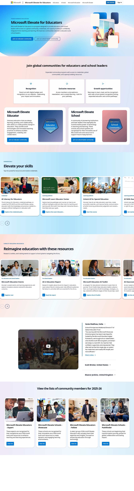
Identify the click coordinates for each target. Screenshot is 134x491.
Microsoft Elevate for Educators (38, 2)
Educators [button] (56, 2)
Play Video (48, 354)
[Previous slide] (2, 223)
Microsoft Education (74, 2)
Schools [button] (63, 2)
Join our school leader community (47, 39)
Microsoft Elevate (87, 2)
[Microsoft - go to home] (16, 2)
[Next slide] (7, 223)
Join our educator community (22, 39)
